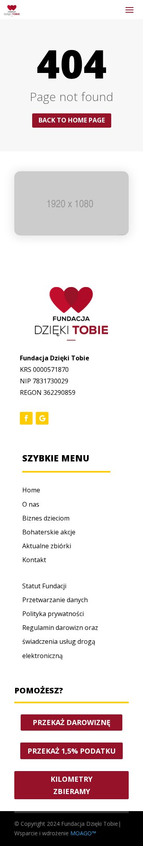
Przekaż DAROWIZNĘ (71, 722)
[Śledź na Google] (42, 418)
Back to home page (72, 120)
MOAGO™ (83, 833)
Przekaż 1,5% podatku (71, 751)
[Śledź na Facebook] (26, 418)
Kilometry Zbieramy (71, 785)
